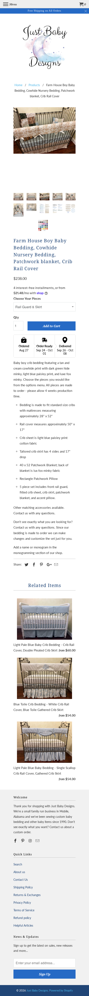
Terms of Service (23, 910)
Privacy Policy (22, 902)
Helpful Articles (23, 925)
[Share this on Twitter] (26, 564)
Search (17, 864)
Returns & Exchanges (27, 895)
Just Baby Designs (37, 990)
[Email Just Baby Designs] (38, 840)
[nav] (10, 4)
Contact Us (20, 879)
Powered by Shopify (61, 990)
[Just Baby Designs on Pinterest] (23, 840)
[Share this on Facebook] (33, 564)
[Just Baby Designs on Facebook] (15, 840)
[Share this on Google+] (48, 564)
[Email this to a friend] (55, 564)
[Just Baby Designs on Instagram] (30, 840)
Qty (16, 317)
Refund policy (22, 918)
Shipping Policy (23, 887)
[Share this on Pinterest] (40, 564)
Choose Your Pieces (27, 298)
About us (19, 872)
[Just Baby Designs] (44, 46)
